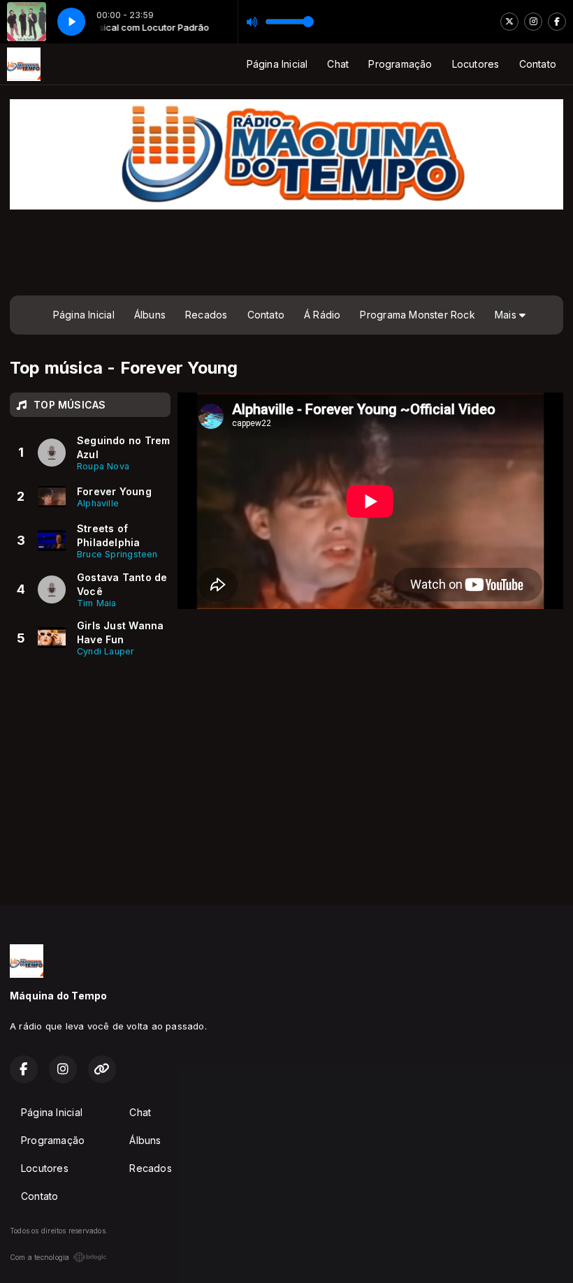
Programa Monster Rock (417, 315)
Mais (507, 315)
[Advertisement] (286, 250)
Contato (537, 64)
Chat (338, 64)
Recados (206, 315)
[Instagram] (533, 22)
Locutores (476, 64)
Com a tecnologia (39, 1257)
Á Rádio (322, 315)
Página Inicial (277, 64)
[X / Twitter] (509, 22)
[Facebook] (557, 22)
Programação (400, 64)
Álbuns (150, 315)
